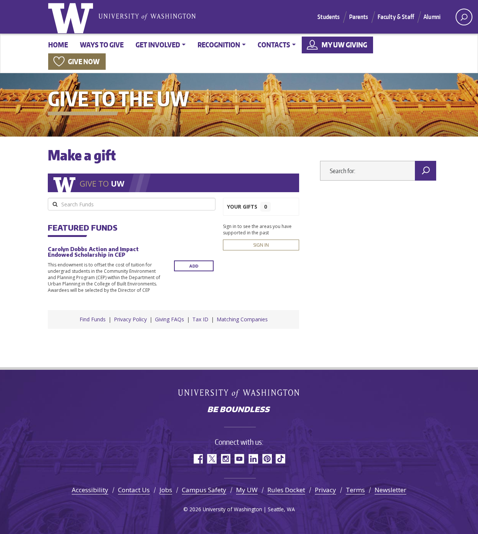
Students (328, 17)
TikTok (281, 459)
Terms (355, 489)
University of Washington (72, 17)
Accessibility (90, 489)
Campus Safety (204, 489)
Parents (358, 17)
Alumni (432, 17)
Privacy (325, 489)
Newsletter (390, 489)
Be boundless (239, 410)
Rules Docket (286, 489)
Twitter (212, 459)
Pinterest (267, 459)
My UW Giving (344, 44)
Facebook (198, 459)
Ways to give (102, 44)
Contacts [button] (274, 44)
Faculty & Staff (396, 17)
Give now (84, 61)
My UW (247, 489)
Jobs (165, 489)
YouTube (239, 459)
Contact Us (134, 489)
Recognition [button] (219, 44)
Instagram (225, 459)
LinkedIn (253, 459)
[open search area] (464, 17)
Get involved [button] (158, 44)
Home (58, 44)
